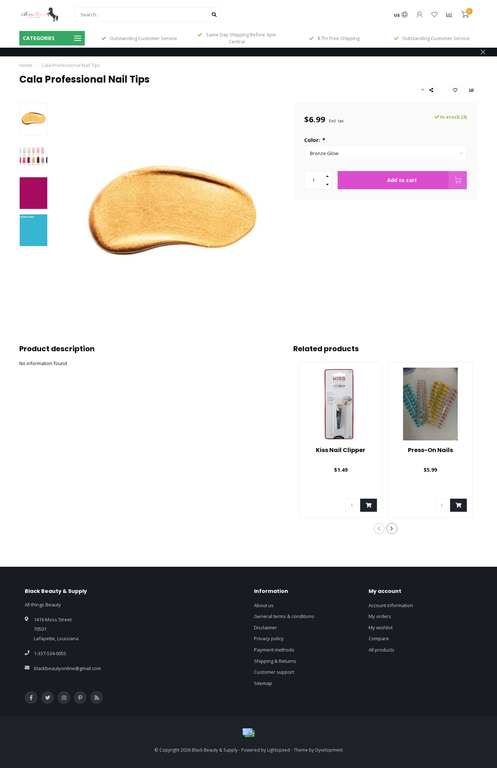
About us (264, 605)
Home (25, 65)
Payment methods (274, 649)
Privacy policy (269, 638)
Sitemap (263, 683)
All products (381, 649)
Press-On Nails (430, 450)
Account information (391, 605)
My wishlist (381, 627)
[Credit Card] (248, 732)
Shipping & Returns (275, 661)
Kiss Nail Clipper (340, 450)
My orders (380, 616)
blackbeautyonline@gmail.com (67, 668)
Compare (379, 638)
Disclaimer (265, 627)
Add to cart (402, 180)
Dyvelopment (329, 750)
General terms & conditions (284, 616)
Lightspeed (278, 750)
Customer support (274, 672)
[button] (379, 528)
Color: (314, 139)
